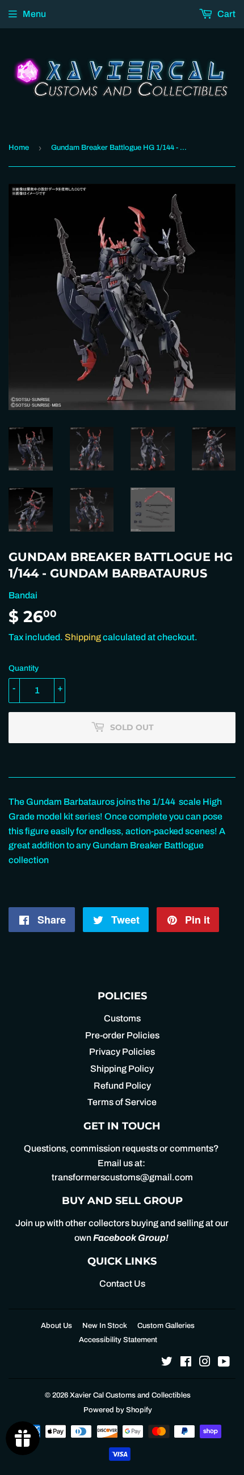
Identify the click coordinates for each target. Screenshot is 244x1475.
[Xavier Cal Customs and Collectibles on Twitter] (167, 1363)
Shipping (83, 637)
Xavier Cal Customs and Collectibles (130, 1395)
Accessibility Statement (118, 1340)
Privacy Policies (122, 1051)
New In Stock (104, 1326)
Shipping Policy (122, 1068)
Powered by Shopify (117, 1410)
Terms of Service (122, 1102)
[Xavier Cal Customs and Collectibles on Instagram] (205, 1363)
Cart (225, 14)
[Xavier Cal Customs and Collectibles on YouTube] (224, 1363)
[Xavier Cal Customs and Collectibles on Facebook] (186, 1363)
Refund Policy (122, 1085)
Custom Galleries (166, 1326)
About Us (56, 1326)
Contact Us (122, 1283)
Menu (34, 14)
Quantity (24, 668)
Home (19, 148)
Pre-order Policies (122, 1035)
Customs (122, 1018)
